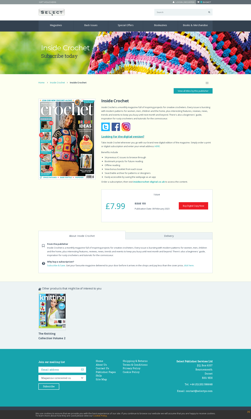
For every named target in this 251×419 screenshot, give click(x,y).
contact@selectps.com (199, 391)
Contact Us (102, 368)
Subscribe (49, 386)
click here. (189, 265)
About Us (101, 364)
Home (41, 82)
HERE (157, 146)
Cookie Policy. (100, 415)
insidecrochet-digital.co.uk (149, 181)
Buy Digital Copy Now (193, 205)
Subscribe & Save (56, 265)
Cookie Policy (131, 372)
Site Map (101, 379)
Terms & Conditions (135, 364)
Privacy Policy (131, 368)
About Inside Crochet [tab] (82, 235)
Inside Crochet (57, 82)
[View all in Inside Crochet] (207, 83)
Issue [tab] (157, 194)
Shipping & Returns (135, 361)
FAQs (99, 375)
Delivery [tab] (169, 235)
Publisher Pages (106, 372)
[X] (248, 412)
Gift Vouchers (47, 2)
